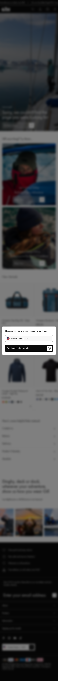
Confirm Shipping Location (18, 348)
